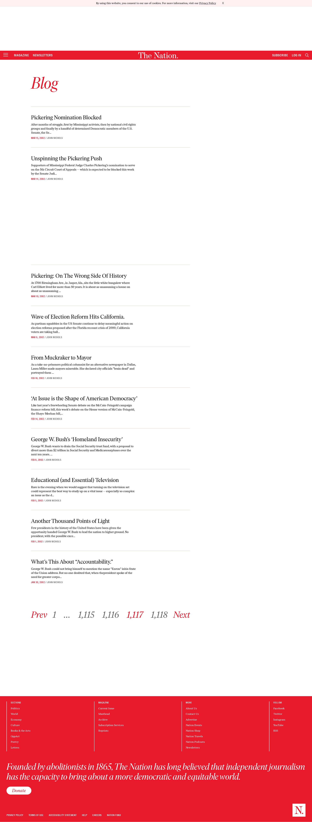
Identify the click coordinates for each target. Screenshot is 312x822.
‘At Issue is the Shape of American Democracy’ (84, 398)
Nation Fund (114, 815)
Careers (97, 815)
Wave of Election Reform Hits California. (77, 316)
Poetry (15, 741)
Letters (15, 747)
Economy (16, 719)
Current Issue (106, 708)
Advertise (191, 719)
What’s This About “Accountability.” (72, 561)
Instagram (279, 719)
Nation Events (194, 725)
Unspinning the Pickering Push (66, 158)
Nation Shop (193, 730)
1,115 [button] (86, 615)
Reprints (103, 730)
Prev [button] (39, 615)
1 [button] (54, 615)
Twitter (277, 713)
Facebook (279, 708)
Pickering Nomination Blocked (66, 117)
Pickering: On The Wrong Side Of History (79, 275)
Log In (296, 55)
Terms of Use (36, 815)
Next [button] (181, 615)
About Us (191, 708)
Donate (19, 790)
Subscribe (280, 55)
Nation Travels (194, 736)
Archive (103, 719)
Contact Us (192, 713)
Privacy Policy (207, 3)
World (14, 713)
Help (84, 815)
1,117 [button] (135, 615)
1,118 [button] (159, 615)
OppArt (15, 736)
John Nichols (55, 138)
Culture (15, 725)
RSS (275, 730)
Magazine (21, 55)
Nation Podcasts (195, 741)
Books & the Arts (20, 730)
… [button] (67, 615)
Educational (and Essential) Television (75, 480)
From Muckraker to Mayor (61, 357)
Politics (15, 708)
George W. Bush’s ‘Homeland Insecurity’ (77, 439)
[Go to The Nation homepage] (158, 55)
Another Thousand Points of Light (70, 521)
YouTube (278, 725)
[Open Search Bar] (307, 55)
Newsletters (43, 55)
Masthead (104, 713)
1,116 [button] (110, 615)
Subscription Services (111, 725)
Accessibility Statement (63, 815)
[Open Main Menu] (5, 55)
